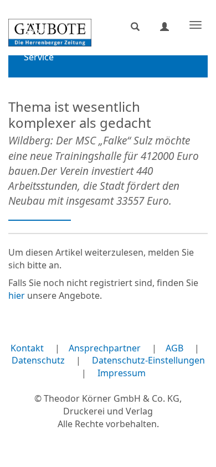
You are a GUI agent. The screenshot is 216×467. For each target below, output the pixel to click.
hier (16, 295)
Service (39, 57)
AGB (174, 348)
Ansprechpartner (105, 348)
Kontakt (27, 348)
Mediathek (46, 83)
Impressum (121, 373)
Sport (35, 31)
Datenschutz (38, 360)
